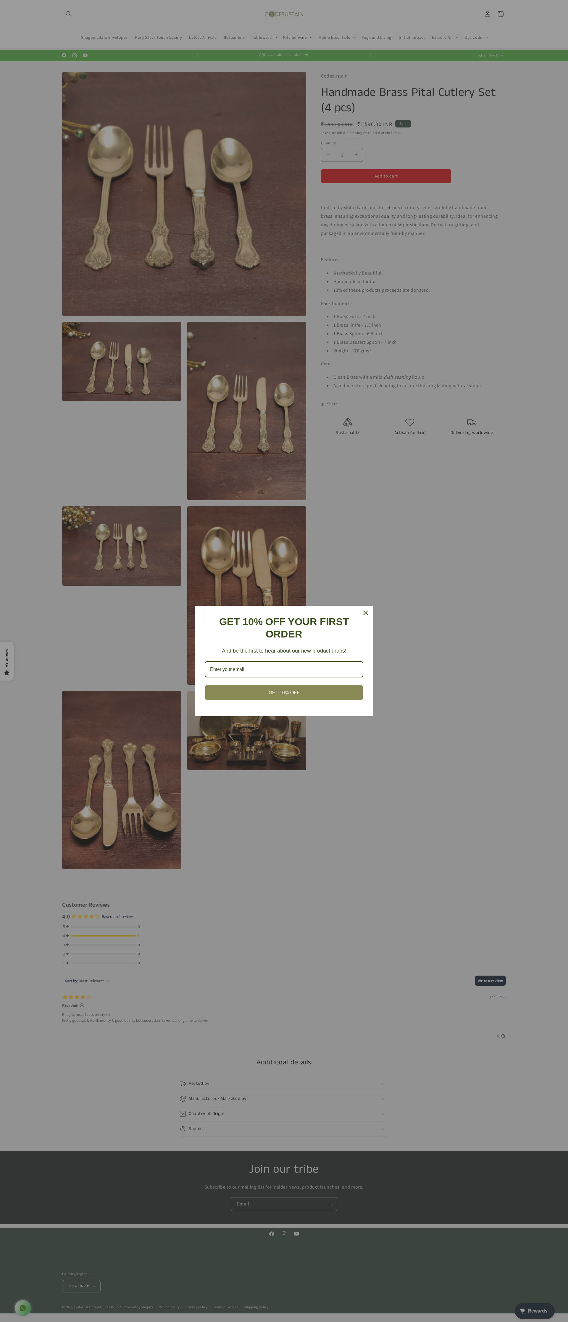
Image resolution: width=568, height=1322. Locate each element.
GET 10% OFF (284, 692)
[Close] (366, 613)
